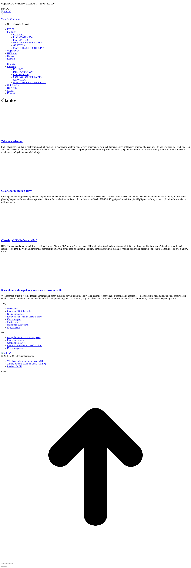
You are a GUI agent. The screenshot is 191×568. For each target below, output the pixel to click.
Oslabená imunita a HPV (16, 190)
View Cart (6, 19)
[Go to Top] (95, 560)
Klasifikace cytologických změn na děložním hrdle (31, 290)
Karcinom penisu (15, 348)
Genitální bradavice (16, 314)
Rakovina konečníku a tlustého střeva (24, 316)
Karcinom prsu (14, 319)
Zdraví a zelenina (12, 141)
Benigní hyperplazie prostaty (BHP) (24, 337)
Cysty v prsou (13, 327)
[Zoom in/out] (11, 563)
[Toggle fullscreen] (8, 563)
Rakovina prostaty (15, 340)
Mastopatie (12, 308)
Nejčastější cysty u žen (18, 324)
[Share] (5, 563)
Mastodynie (12, 322)
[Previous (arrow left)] (2, 566)
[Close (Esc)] (2, 563)
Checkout (15, 19)
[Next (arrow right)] (5, 566)
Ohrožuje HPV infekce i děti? (19, 240)
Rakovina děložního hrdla (19, 311)
